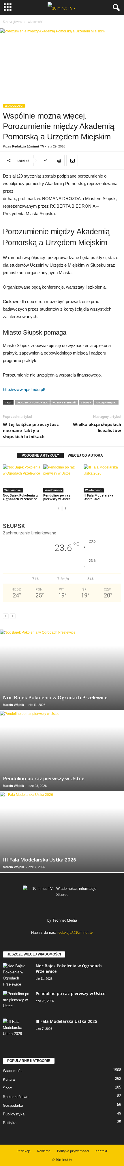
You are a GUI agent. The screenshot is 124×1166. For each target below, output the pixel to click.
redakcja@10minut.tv (75, 932)
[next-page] (65, 508)
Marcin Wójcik (13, 704)
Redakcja (24, 1151)
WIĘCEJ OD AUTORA (85, 455)
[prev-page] (58, 508)
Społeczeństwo (15, 1097)
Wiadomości (14, 105)
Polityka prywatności (73, 1151)
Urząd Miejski (106, 402)
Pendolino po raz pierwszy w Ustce (57, 497)
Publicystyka (14, 1114)
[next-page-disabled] (13, 616)
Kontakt (101, 1151)
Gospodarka (13, 1105)
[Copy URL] (45, 160)
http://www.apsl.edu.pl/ (24, 389)
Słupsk (86, 402)
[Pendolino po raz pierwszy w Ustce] (62, 478)
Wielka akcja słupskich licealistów (97, 427)
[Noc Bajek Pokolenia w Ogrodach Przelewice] (21, 478)
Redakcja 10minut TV (28, 146)
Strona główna (12, 22)
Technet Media (64, 920)
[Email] (72, 160)
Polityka (9, 1123)
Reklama (43, 1151)
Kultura (9, 1079)
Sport (7, 1088)
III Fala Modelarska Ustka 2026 (98, 497)
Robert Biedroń (64, 402)
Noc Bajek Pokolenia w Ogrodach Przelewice (20, 497)
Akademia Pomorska (32, 402)
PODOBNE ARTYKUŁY (40, 455)
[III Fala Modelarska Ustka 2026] (102, 478)
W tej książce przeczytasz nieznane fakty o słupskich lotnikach (31, 430)
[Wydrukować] (59, 160)
